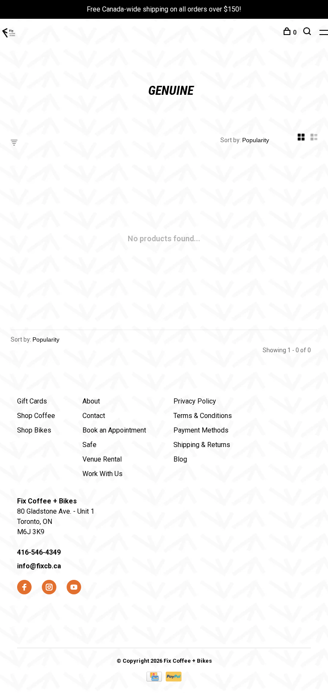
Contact (93, 416)
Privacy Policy (194, 401)
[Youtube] (74, 588)
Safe (89, 445)
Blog (180, 459)
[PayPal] (174, 679)
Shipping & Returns (201, 445)
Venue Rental (102, 459)
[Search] (308, 32)
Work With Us (102, 474)
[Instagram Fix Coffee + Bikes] (49, 588)
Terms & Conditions (202, 416)
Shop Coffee (36, 416)
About (91, 401)
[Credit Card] (155, 679)
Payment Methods (200, 430)
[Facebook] (24, 588)
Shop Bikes (34, 430)
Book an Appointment (114, 430)
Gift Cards (32, 401)
